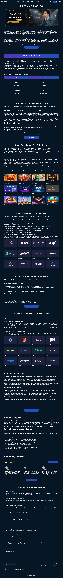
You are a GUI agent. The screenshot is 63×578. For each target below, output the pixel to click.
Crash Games (37, 170)
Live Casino (24, 170)
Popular (10, 170)
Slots (51, 170)
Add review (53, 461)
